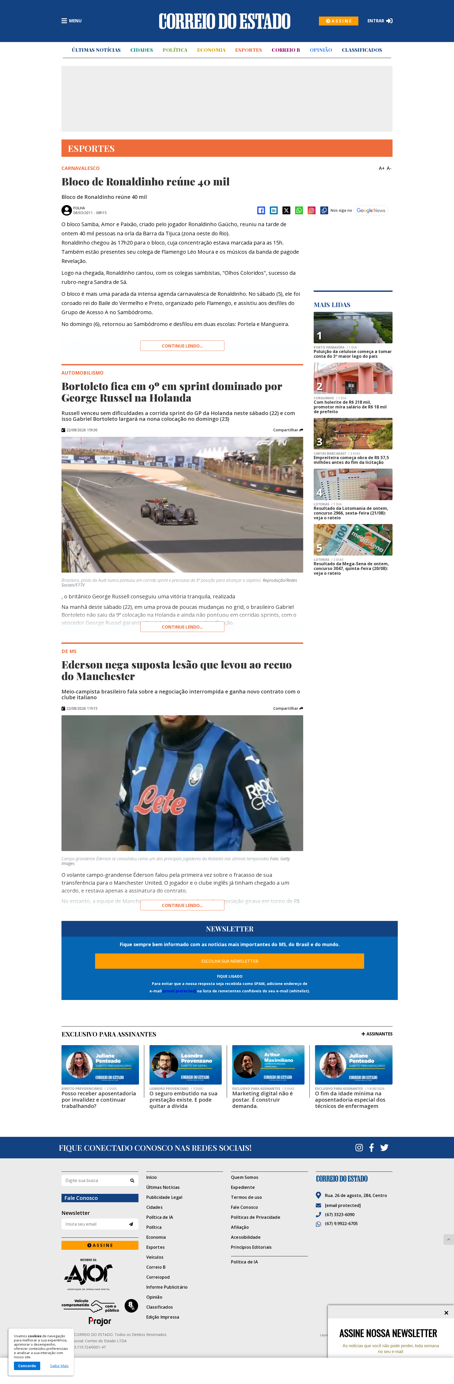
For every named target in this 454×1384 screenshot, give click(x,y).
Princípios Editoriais (251, 1247)
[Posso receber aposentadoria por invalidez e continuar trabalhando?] (100, 1065)
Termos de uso (246, 1197)
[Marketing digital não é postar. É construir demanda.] (268, 1065)
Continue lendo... (182, 346)
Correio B (286, 50)
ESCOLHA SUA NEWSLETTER (229, 961)
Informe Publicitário (167, 1287)
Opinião (321, 50)
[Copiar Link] (324, 210)
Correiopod (158, 1277)
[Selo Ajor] (99, 1274)
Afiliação (240, 1227)
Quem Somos (244, 1177)
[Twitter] (384, 1147)
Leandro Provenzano (176, 1088)
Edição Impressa (162, 1317)
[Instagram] (311, 210)
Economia (211, 50)
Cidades (141, 50)
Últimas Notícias (96, 50)
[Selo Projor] (99, 1312)
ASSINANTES (380, 1034)
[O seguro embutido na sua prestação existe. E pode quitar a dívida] (185, 1065)
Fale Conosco (244, 1207)
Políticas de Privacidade (255, 1217)
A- (389, 168)
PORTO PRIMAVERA (335, 347)
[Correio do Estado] (354, 1178)
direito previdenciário (89, 1088)
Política (175, 50)
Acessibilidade (246, 1237)
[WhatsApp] (299, 210)
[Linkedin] (274, 210)
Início (151, 1177)
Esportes (248, 50)
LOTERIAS (328, 504)
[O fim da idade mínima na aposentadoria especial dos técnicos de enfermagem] (354, 1065)
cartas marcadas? (337, 453)
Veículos (155, 1257)
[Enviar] (131, 1224)
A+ (382, 168)
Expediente (243, 1187)
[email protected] (179, 990)
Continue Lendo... (182, 627)
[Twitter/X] (286, 210)
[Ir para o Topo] (448, 1239)
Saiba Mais (59, 1366)
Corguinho (330, 398)
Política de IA (159, 1217)
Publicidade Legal (164, 1197)
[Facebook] (261, 210)
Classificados (362, 50)
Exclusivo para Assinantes (263, 1088)
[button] (288, 430)
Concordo (27, 1365)
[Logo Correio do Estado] (225, 21)
